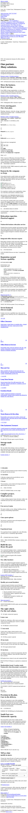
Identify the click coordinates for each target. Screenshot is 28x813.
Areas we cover (13, 36)
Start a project (5, 793)
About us (9, 795)
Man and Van (16, 25)
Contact (23, 32)
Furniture (18, 794)
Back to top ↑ (9, 811)
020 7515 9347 (10, 797)
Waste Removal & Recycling (10, 26)
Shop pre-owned (5, 600)
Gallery (6, 36)
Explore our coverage (7, 681)
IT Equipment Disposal (20, 27)
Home (2, 16)
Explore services (14, 76)
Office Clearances (7, 22)
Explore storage (5, 454)
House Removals (12, 23)
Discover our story (6, 294)
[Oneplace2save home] (5, 14)
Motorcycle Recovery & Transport (11, 29)
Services (3, 17)
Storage (2, 32)
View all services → (14, 20)
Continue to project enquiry (7, 778)
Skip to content (4, 1)
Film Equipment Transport (14, 30)
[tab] (2, 145)
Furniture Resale (9, 32)
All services (9, 794)
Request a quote (5, 33)
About (5, 16)
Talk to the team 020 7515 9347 (9, 13)
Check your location (6, 726)
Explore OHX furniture (7, 575)
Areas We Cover (17, 32)
